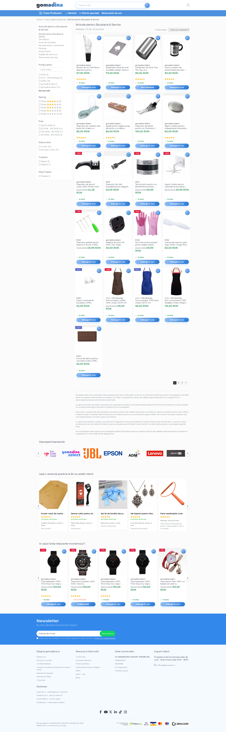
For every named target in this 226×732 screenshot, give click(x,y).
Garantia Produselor (44, 673)
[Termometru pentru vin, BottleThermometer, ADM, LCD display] (147, 165)
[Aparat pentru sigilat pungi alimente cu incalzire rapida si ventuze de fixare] (118, 107)
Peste (44, 101)
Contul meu (81, 657)
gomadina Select (48, 87)
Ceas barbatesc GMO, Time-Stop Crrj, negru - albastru (51, 582)
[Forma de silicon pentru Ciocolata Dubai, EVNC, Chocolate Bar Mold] (88, 339)
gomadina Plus (48, 84)
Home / (40, 19)
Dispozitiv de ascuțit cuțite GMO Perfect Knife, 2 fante (88, 185)
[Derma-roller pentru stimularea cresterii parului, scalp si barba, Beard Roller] (83, 494)
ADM (43, 75)
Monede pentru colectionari (51, 45)
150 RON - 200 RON (50, 135)
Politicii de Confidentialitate (105, 638)
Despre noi (41, 657)
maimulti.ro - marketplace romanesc (52, 692)
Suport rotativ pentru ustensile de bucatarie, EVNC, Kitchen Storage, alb (175, 185)
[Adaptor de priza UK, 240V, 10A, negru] (118, 223)
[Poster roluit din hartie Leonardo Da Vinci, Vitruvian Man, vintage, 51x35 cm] (53, 494)
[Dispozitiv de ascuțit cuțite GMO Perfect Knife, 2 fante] (88, 165)
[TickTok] (120, 712)
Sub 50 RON (46, 125)
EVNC (43, 81)
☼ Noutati (71, 13)
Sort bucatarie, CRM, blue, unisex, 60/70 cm (147, 301)
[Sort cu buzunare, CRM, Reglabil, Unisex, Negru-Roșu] (177, 281)
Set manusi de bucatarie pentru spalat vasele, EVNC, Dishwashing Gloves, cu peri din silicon (146, 243)
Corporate (40, 680)
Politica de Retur (83, 664)
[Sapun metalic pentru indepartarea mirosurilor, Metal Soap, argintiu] (177, 107)
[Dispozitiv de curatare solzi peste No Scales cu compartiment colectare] (88, 107)
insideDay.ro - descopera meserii (50, 702)
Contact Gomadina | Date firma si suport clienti (53, 668)
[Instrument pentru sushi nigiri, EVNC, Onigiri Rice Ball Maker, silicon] (177, 223)
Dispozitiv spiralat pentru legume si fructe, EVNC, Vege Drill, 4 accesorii (87, 243)
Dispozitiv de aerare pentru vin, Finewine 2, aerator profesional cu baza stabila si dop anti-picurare (145, 127)
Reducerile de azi (112, 13)
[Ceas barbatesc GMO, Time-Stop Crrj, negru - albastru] (53, 562)
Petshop (42, 48)
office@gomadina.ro (166, 665)
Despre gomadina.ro (48, 651)
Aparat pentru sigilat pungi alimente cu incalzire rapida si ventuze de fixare (118, 127)
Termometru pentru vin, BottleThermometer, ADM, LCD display (146, 185)
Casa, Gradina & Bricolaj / (55, 19)
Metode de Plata (43, 676)
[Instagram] (125, 712)
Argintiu (44, 164)
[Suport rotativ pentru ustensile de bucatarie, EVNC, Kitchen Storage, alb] (177, 165)
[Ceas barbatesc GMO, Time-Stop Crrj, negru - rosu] (113, 562)
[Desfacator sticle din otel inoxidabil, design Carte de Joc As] (118, 48)
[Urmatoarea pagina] (186, 382)
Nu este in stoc (48, 150)
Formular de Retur (83, 660)
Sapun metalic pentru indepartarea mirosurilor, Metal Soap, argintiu (176, 127)
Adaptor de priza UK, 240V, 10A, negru (115, 243)
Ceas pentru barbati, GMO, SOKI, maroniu (83, 582)
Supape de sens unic (48, 54)
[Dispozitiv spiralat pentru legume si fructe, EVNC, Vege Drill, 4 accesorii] (88, 223)
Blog (78, 678)
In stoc (44, 146)
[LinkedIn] (115, 712)
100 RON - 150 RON (50, 132)
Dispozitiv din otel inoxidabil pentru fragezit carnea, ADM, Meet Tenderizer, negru (117, 185)
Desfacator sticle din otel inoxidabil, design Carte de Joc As (117, 68)
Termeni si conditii (44, 660)
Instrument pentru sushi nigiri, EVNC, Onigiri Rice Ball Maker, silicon (176, 243)
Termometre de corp (48, 57)
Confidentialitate (43, 664)
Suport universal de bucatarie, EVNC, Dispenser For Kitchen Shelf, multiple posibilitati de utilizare (87, 301)
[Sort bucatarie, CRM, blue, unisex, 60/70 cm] (147, 281)
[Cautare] (147, 5)
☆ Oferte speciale (89, 13)
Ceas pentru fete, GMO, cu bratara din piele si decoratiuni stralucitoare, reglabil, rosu (172, 582)
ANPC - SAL (80, 674)
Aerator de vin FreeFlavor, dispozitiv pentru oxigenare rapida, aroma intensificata (88, 68)
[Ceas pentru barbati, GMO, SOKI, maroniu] (83, 562)
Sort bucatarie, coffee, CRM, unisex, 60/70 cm (116, 301)
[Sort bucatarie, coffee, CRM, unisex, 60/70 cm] (118, 281)
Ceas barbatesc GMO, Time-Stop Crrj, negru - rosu (111, 582)
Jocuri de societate (47, 42)
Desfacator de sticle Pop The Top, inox (146, 68)
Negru (44, 161)
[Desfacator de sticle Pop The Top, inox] (147, 48)
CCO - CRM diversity (50, 78)
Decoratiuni (44, 39)
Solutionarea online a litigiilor (88, 667)
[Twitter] (110, 712)
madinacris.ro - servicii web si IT (49, 695)
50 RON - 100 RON (49, 128)
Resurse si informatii (87, 651)
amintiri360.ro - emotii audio (48, 699)
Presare (44, 176)
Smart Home (45, 51)
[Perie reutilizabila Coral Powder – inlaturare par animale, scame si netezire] (172, 494)
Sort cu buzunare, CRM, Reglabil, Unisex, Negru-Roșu (175, 301)
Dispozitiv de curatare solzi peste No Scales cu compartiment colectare (88, 127)
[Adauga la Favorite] (99, 38)
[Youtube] (105, 712)
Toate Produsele (52, 13)
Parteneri (41, 686)
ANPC (78, 671)
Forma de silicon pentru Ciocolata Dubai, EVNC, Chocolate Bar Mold (87, 359)
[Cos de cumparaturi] (188, 5)
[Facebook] (100, 712)
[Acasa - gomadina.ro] (49, 5)
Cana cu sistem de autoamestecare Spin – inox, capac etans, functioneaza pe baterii (175, 68)
